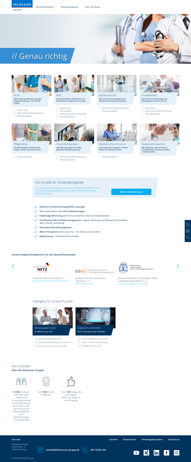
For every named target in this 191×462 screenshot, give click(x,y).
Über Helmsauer (92, 7)
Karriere (113, 439)
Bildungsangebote (69, 7)
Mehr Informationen (131, 191)
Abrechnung (22, 110)
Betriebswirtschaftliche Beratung (30, 113)
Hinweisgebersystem (152, 439)
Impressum (173, 439)
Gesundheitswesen (45, 7)
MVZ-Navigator (66, 111)
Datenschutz (129, 439)
